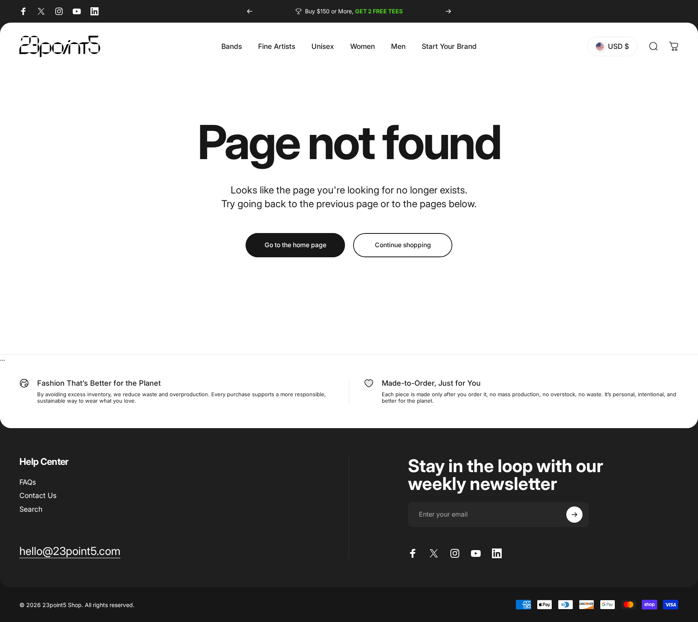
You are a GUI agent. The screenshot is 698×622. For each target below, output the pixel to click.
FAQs (27, 482)
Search (30, 509)
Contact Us (38, 496)
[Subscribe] (574, 514)
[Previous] (250, 11)
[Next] (448, 11)
